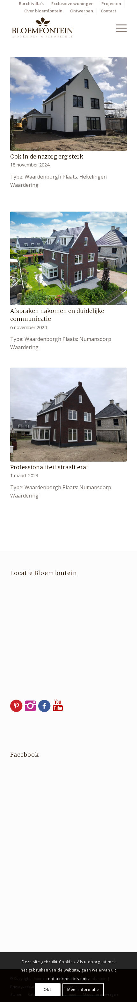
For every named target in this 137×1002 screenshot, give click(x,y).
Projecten (111, 3)
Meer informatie (83, 989)
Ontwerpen (81, 11)
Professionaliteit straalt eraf (49, 467)
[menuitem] (31, 3)
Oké (48, 989)
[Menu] (118, 28)
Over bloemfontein (43, 11)
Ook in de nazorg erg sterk (46, 156)
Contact (108, 11)
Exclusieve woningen (72, 3)
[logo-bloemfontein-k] (56, 28)
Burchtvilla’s (31, 3)
